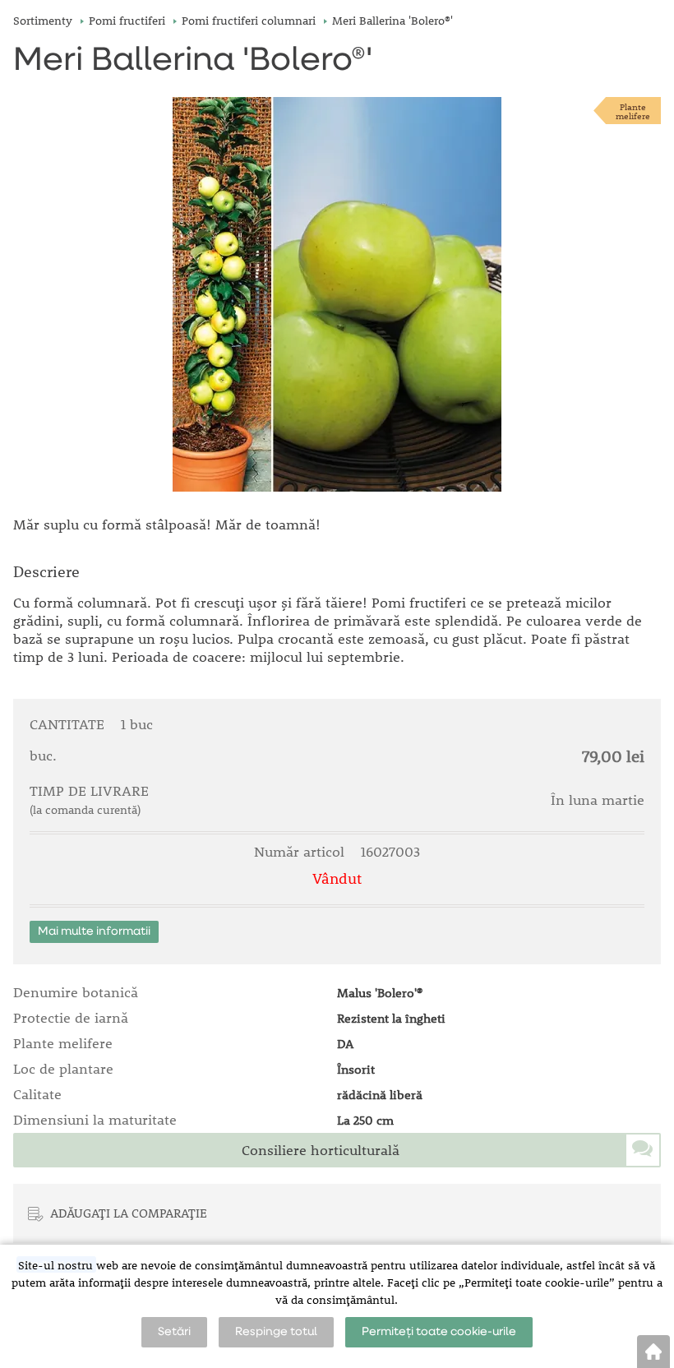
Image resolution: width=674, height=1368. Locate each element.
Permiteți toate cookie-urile (439, 1332)
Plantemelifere (633, 111)
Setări (174, 1332)
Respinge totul (276, 1332)
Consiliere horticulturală (320, 1150)
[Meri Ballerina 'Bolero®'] (336, 294)
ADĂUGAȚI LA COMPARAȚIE (128, 1212)
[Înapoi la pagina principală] (653, 1351)
